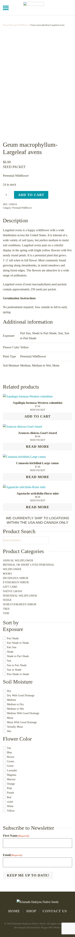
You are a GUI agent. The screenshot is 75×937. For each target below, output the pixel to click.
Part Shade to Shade (18, 642)
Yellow (11, 810)
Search (47, 540)
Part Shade (13, 638)
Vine (6, 613)
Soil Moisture (17, 682)
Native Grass (12, 591)
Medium (25, 365)
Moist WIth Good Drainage (22, 722)
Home (5, 25)
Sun (60, 333)
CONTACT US (54, 911)
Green (10, 766)
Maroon (11, 779)
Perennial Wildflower (19, 25)
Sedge (7, 600)
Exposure (13, 629)
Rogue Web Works (50, 927)
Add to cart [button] (37, 416)
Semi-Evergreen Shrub (19, 604)
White (10, 806)
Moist (55, 365)
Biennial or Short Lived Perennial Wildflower (28, 567)
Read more (37, 446)
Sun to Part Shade (17, 665)
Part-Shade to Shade (18, 674)
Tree (6, 608)
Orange (11, 783)
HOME (14, 911)
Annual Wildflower (18, 560)
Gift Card (10, 586)
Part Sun (25, 333)
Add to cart (31, 195)
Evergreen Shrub (16, 582)
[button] (6, 7)
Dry (9, 691)
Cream (10, 761)
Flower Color (17, 739)
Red (9, 797)
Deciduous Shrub (15, 578)
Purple (10, 792)
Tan (9, 748)
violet (10, 801)
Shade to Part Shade (44, 333)
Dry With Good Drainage (20, 695)
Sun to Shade (14, 669)
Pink (9, 788)
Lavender (12, 770)
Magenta (11, 774)
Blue (9, 752)
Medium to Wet (41, 365)
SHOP (31, 911)
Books (7, 573)
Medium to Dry (15, 704)
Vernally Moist (15, 726)
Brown (10, 757)
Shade (10, 652)
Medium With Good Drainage (23, 713)
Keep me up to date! (28, 875)
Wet (9, 731)
